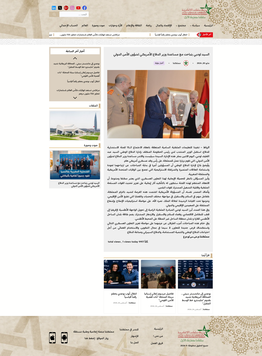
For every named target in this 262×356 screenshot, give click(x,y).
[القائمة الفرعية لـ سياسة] (190, 25)
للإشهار (135, 336)
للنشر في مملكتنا (129, 329)
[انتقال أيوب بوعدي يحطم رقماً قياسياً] (121, 262)
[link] (169, 34)
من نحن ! (158, 336)
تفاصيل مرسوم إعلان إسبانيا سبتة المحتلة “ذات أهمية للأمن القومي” (159, 297)
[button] (75, 58)
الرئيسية (158, 328)
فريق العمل (157, 343)
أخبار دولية (159, 63)
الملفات (93, 105)
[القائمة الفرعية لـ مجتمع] (176, 25)
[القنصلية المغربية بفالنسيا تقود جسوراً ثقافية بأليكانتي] (75, 152)
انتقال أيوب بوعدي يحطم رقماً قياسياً (185, 35)
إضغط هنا (90, 338)
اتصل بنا (134, 342)
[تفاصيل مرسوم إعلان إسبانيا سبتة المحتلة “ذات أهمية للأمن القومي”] (158, 262)
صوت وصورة (91, 145)
